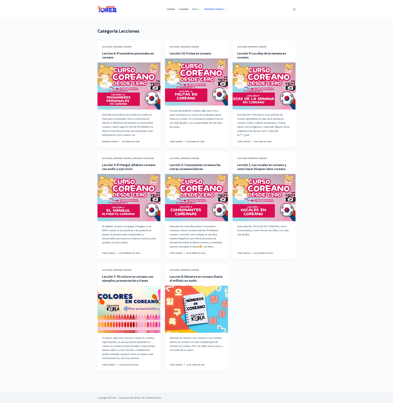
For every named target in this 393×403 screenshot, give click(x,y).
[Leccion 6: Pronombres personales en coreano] (128, 86)
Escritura (149, 158)
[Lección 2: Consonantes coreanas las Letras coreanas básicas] (196, 197)
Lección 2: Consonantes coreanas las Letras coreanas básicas (195, 167)
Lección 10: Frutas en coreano (190, 53)
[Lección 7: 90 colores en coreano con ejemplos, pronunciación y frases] (128, 309)
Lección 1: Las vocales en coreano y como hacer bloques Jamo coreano (261, 167)
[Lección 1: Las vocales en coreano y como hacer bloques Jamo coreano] (264, 197)
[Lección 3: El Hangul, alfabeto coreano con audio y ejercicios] (128, 197)
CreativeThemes (153, 397)
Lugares (171, 9)
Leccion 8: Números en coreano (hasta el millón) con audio (196, 279)
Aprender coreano (122, 47)
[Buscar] (294, 9)
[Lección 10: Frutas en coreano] (196, 82)
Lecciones (107, 47)
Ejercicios (138, 158)
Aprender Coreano (214, 9)
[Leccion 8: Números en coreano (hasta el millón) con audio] (196, 309)
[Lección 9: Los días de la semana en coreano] (264, 86)
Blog (195, 9)
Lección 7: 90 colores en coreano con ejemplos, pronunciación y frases (127, 279)
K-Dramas (184, 9)
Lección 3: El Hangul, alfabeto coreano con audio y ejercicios (129, 167)
